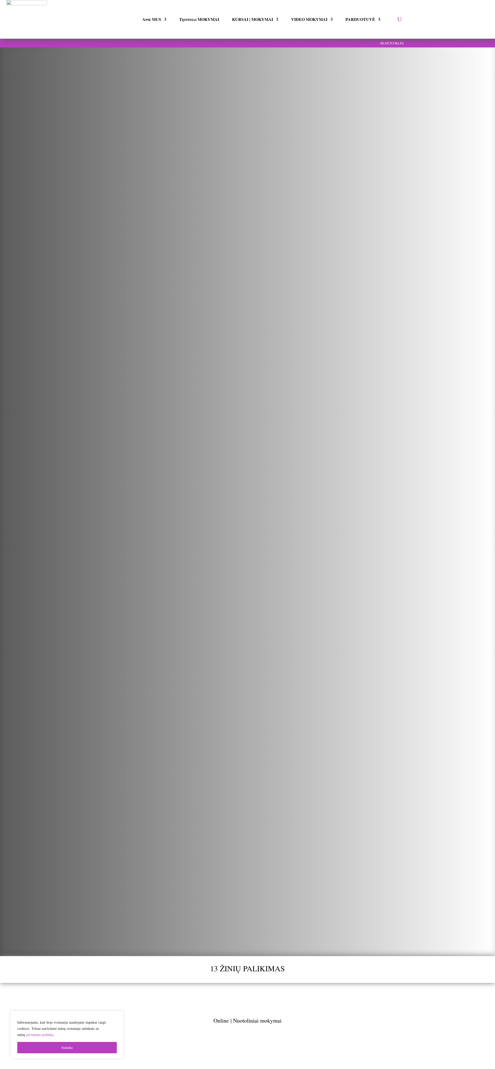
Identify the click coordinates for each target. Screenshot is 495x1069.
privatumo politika (39, 1034)
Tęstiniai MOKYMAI (199, 19)
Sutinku (67, 1047)
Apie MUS (151, 19)
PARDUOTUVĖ (360, 19)
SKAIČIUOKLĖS (392, 43)
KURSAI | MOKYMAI (252, 19)
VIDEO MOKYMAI (309, 19)
